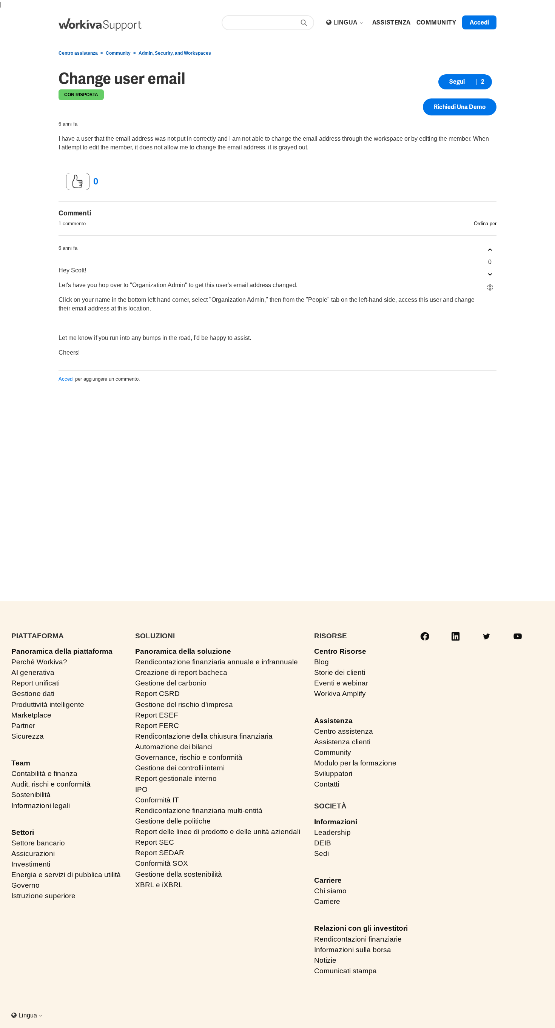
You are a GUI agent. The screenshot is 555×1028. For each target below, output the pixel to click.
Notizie (325, 960)
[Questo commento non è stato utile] (489, 274)
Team (20, 763)
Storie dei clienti (339, 672)
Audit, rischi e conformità (51, 784)
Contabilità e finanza (44, 774)
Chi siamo (330, 891)
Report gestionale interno (176, 778)
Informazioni (335, 822)
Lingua (346, 22)
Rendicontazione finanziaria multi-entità (198, 810)
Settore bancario (38, 843)
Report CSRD (157, 694)
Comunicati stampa (345, 971)
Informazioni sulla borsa (352, 950)
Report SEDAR (159, 853)
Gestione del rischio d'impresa (184, 704)
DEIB (322, 843)
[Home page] (100, 24)
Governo (25, 885)
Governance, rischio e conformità (188, 757)
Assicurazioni (33, 853)
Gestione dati (32, 694)
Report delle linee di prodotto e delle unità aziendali (217, 832)
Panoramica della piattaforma (62, 651)
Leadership (332, 832)
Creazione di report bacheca (181, 672)
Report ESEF (156, 715)
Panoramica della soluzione (183, 651)
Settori (22, 832)
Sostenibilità (31, 795)
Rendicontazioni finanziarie (358, 939)
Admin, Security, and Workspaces (175, 53)
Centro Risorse (340, 651)
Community (118, 53)
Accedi (66, 379)
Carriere (328, 880)
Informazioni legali (40, 806)
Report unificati (35, 683)
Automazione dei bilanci (174, 747)
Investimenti (30, 864)
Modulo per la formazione (355, 763)
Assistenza (333, 721)
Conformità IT (157, 800)
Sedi (321, 853)
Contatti (326, 784)
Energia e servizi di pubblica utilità (66, 875)
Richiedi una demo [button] (460, 107)
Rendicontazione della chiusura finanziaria (204, 736)
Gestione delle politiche (173, 821)
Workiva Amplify (340, 694)
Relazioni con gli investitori (361, 928)
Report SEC (154, 842)
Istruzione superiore (43, 896)
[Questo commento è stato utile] (489, 250)
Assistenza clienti (342, 742)
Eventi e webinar (341, 683)
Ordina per (485, 223)
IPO (141, 789)
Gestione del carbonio (171, 683)
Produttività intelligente (47, 704)
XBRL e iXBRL (159, 885)
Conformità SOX (161, 863)
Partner (23, 726)
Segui (457, 82)
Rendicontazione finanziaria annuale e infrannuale (216, 662)
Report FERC (157, 726)
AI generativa (32, 672)
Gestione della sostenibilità (178, 874)
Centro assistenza (78, 53)
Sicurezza (27, 736)
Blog (321, 662)
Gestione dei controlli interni (180, 768)
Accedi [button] (479, 22)
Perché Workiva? (39, 662)
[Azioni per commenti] (489, 287)
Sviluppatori (333, 774)
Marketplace (31, 715)
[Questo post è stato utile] (77, 181)
